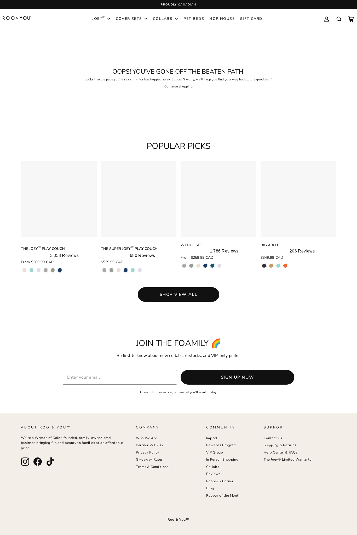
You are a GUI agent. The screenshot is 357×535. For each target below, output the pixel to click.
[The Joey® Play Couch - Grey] (45, 270)
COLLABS (162, 18)
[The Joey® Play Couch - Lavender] (38, 270)
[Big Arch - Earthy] (271, 265)
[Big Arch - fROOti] (285, 265)
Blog (210, 488)
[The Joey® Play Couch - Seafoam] (31, 270)
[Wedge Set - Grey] (184, 265)
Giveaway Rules (149, 459)
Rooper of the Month (223, 495)
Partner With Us (149, 445)
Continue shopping (178, 86)
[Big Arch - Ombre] (264, 265)
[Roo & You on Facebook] (37, 461)
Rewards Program (221, 445)
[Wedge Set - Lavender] (219, 265)
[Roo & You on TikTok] (50, 461)
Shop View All (179, 294)
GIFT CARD (251, 18)
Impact (212, 438)
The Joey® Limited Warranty (288, 459)
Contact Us (273, 438)
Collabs (212, 467)
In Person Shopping (222, 459)
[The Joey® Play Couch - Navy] (59, 270)
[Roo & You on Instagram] (25, 461)
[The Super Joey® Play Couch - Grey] (104, 270)
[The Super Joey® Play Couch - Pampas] (118, 270)
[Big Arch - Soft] (278, 265)
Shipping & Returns (280, 445)
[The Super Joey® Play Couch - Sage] (111, 270)
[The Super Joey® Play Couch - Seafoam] (132, 270)
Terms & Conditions (152, 467)
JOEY (98, 18)
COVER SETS (129, 18)
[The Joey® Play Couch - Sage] (52, 270)
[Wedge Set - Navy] (205, 265)
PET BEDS (193, 18)
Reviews (213, 474)
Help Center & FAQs (281, 452)
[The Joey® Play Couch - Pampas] (24, 270)
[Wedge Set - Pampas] (198, 265)
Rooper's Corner (220, 481)
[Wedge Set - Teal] (212, 265)
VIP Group (214, 452)
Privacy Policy (147, 452)
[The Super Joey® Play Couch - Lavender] (139, 270)
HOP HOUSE (222, 18)
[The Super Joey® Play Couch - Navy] (125, 270)
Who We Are (146, 438)
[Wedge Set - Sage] (191, 265)
